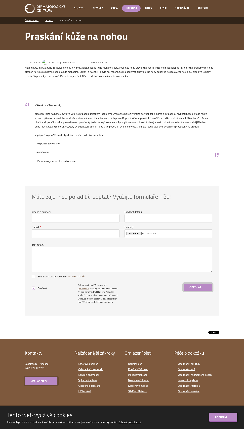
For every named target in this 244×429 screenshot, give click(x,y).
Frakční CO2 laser (138, 369)
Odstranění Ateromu (189, 385)
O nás (148, 8)
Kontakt (203, 8)
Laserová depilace (88, 363)
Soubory (129, 227)
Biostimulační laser (138, 380)
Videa (114, 8)
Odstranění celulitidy (189, 363)
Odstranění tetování (89, 385)
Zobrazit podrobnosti (130, 422)
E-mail (36, 227)
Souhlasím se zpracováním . (61, 276)
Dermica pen (135, 363)
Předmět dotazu (133, 212)
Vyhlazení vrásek (87, 380)
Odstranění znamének (90, 369)
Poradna (131, 8)
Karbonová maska (138, 385)
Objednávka (182, 8)
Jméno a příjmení (41, 212)
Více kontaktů (39, 381)
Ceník (163, 8)
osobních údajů (76, 276)
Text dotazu (38, 244)
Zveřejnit (42, 288)
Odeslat (195, 287)
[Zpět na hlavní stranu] (45, 8)
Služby (78, 8)
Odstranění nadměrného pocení (195, 374)
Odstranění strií (186, 369)
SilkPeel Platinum (137, 391)
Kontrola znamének (88, 374)
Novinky (98, 8)
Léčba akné (84, 391)
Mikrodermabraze (137, 374)
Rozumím (221, 417)
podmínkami (83, 289)
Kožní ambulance (100, 62)
